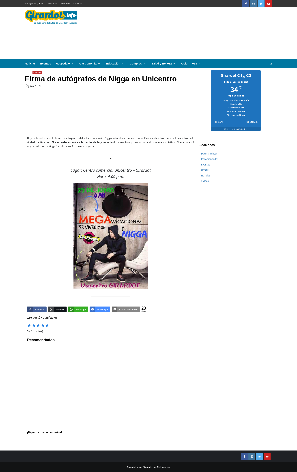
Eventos (45, 63)
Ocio (184, 63)
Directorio (65, 3)
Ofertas (205, 170)
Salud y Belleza (161, 63)
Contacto (77, 3)
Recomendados (209, 159)
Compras (136, 63)
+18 (194, 63)
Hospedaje (63, 63)
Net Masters (163, 467)
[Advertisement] (189, 33)
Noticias (30, 63)
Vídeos (205, 181)
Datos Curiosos (209, 153)
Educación (113, 63)
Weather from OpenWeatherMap (236, 129)
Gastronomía (88, 63)
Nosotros (52, 3)
